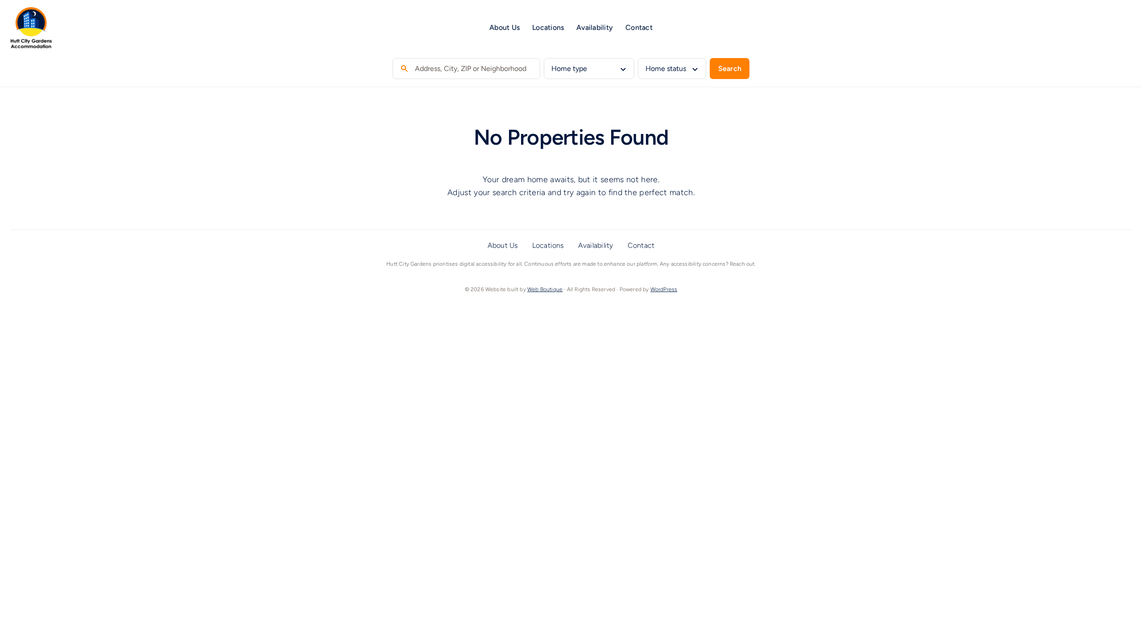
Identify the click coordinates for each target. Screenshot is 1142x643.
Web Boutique (545, 289)
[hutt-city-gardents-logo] (31, 11)
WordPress (664, 289)
